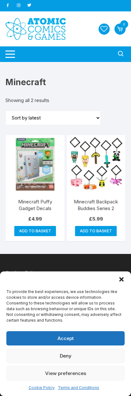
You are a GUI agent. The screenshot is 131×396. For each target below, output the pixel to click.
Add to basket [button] (35, 231)
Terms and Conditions (78, 387)
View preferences (65, 373)
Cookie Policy (42, 387)
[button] (121, 279)
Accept (66, 338)
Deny (66, 356)
